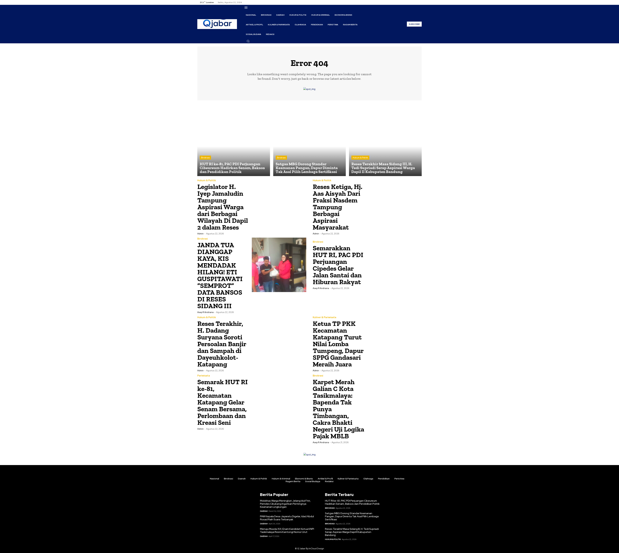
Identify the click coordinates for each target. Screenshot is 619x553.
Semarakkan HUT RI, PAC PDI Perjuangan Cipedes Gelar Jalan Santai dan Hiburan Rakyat (338, 265)
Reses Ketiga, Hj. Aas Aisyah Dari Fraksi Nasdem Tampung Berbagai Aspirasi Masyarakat (337, 207)
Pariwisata (203, 376)
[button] (248, 41)
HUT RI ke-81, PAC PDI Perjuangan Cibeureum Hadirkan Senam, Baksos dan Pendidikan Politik (352, 502)
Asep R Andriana (205, 312)
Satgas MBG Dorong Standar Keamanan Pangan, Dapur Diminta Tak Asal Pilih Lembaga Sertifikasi (352, 516)
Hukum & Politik (360, 157)
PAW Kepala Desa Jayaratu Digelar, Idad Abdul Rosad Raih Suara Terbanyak (287, 518)
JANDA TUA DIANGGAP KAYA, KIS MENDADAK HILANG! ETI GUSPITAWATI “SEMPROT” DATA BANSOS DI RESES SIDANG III (220, 275)
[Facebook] (408, 2)
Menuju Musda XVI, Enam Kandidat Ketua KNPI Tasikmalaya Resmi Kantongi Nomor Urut (287, 530)
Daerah (264, 511)
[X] (416, 2)
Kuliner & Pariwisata (324, 317)
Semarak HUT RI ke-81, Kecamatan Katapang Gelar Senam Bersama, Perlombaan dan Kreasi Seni (222, 402)
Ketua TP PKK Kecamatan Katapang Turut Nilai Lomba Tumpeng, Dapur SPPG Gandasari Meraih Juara (338, 343)
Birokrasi (205, 157)
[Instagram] (412, 2)
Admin (200, 233)
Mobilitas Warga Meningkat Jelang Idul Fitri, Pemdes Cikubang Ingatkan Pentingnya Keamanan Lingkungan (285, 504)
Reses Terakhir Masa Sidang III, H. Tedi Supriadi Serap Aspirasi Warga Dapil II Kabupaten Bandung (352, 532)
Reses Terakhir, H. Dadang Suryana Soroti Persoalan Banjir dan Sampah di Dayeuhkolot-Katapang (221, 343)
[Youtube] (420, 2)
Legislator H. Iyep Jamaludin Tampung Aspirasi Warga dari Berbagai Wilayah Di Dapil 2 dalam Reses (222, 207)
